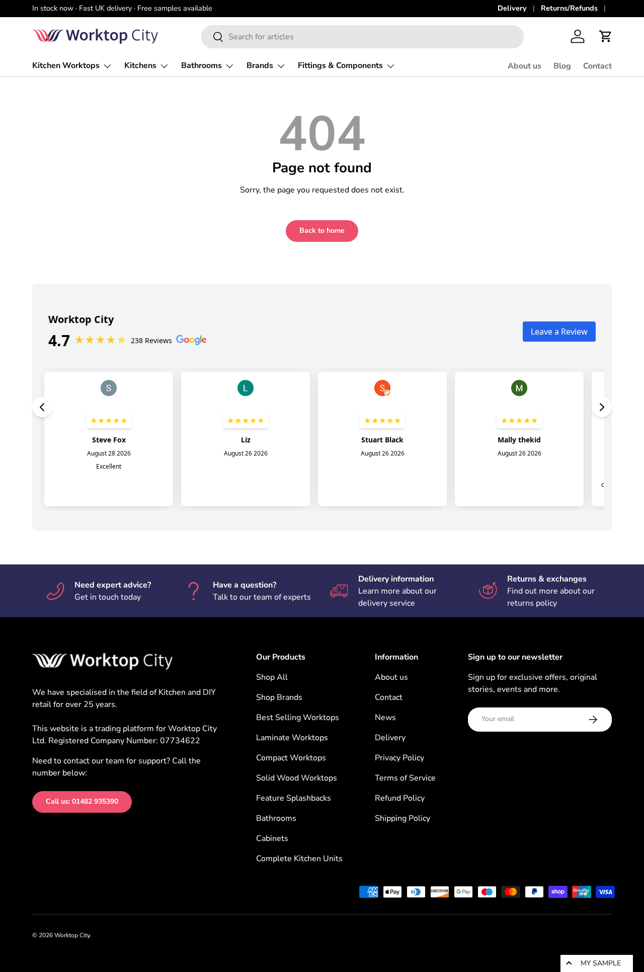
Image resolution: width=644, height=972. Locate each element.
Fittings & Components (340, 65)
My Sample (601, 963)
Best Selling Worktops (297, 717)
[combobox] (362, 36)
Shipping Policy (402, 818)
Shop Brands (279, 697)
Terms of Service (405, 778)
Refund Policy (400, 798)
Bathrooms (201, 65)
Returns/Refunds (569, 8)
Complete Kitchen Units (299, 858)
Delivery (512, 8)
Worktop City (72, 935)
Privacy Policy (399, 757)
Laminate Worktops (292, 737)
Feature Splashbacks (293, 798)
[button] (606, 36)
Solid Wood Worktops (296, 778)
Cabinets (272, 838)
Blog (562, 66)
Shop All (272, 677)
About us (524, 66)
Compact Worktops (291, 757)
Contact (597, 66)
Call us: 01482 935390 (82, 801)
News (385, 717)
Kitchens (140, 65)
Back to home (322, 230)
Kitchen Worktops (66, 65)
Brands (260, 65)
